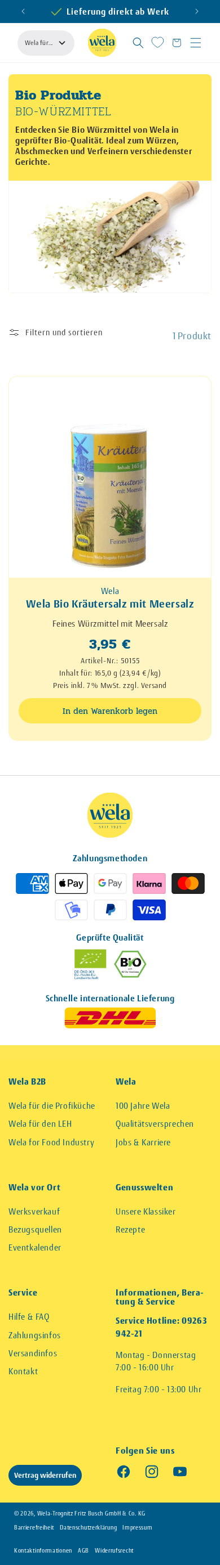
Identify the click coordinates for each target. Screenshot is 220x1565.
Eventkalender (34, 1247)
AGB (83, 1550)
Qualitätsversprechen (155, 1123)
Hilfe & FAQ (29, 1316)
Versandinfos (32, 1353)
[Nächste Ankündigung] (196, 11)
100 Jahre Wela (143, 1105)
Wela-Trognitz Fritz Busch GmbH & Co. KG (91, 1513)
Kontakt (23, 1371)
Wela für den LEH (40, 1123)
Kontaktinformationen (43, 1550)
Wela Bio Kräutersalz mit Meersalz (110, 604)
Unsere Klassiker (146, 1211)
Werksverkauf (34, 1211)
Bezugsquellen (35, 1229)
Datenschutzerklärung (88, 1527)
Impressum (137, 1527)
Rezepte (130, 1229)
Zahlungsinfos (34, 1335)
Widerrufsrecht (114, 1550)
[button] (138, 42)
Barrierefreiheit (34, 1527)
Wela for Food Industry (51, 1142)
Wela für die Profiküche (51, 1105)
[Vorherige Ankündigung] (23, 11)
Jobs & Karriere (143, 1142)
